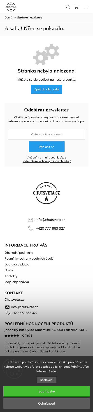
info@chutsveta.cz (50, 219)
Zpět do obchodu (46, 89)
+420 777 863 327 (50, 228)
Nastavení (46, 380)
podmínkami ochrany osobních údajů (46, 161)
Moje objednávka (17, 282)
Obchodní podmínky (19, 253)
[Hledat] (68, 6)
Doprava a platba (17, 264)
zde (53, 371)
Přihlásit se (46, 147)
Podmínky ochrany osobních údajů (29, 258)
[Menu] (85, 6)
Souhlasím (46, 391)
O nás (9, 270)
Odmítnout (46, 403)
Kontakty (11, 276)
